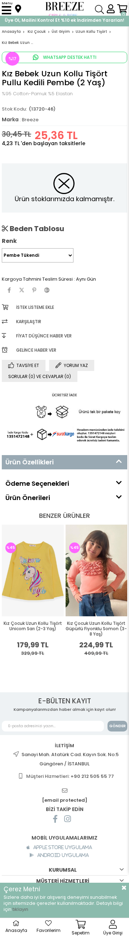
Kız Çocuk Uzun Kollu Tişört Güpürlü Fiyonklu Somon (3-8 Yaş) (96, 629)
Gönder (117, 726)
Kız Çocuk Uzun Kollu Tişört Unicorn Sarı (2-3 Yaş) (33, 626)
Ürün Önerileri (27, 497)
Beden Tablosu (36, 228)
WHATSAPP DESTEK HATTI (69, 57)
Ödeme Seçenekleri (37, 483)
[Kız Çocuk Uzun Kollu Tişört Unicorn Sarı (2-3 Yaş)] (33, 570)
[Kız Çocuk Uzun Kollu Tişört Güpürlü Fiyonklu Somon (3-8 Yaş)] (97, 570)
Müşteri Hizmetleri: (70, 776)
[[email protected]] (64, 790)
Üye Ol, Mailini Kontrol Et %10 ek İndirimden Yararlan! (64, 20)
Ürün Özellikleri (29, 462)
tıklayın (20, 909)
